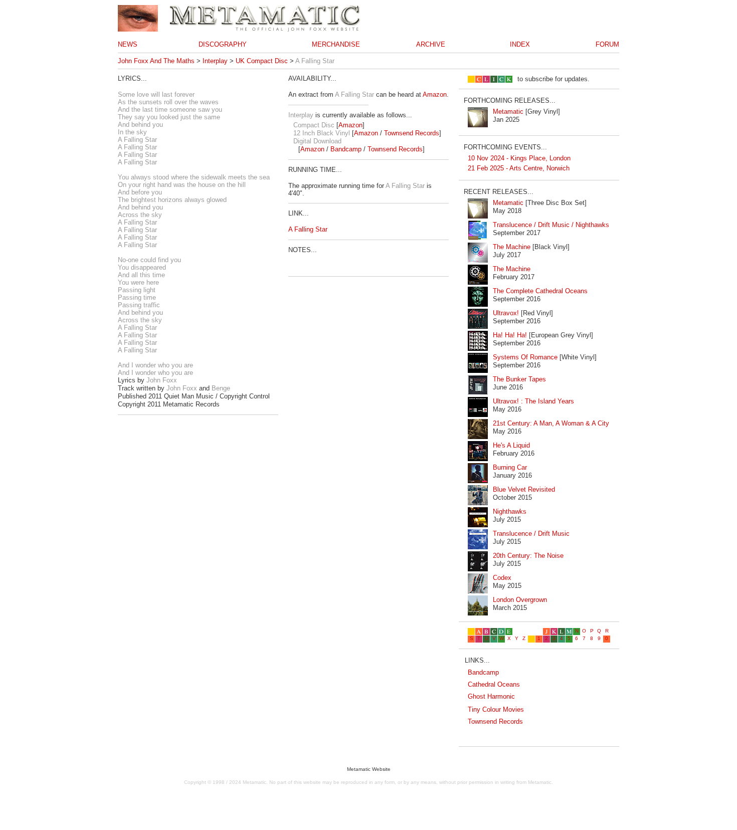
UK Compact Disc (262, 61)
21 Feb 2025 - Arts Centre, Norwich (519, 168)
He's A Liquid (511, 445)
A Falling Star (307, 229)
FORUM (607, 44)
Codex (502, 577)
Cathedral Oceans (494, 684)
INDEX (520, 44)
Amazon (435, 94)
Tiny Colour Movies (496, 709)
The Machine (511, 247)
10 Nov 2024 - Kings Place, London (519, 158)
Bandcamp (345, 149)
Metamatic (508, 111)
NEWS (127, 44)
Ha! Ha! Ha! (510, 335)
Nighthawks (509, 511)
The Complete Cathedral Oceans (540, 291)
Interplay (215, 61)
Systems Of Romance (525, 357)
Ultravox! (506, 313)
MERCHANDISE (336, 44)
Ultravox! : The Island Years (533, 401)
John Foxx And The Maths (156, 61)
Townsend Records (411, 133)
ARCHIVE (430, 44)
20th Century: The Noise (528, 555)
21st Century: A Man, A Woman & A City (551, 423)
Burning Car (510, 467)
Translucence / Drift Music (531, 533)
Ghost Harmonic (491, 696)
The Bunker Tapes (519, 379)
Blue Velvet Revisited (524, 489)
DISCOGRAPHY (223, 44)
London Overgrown (520, 599)
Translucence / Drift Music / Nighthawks (551, 225)
